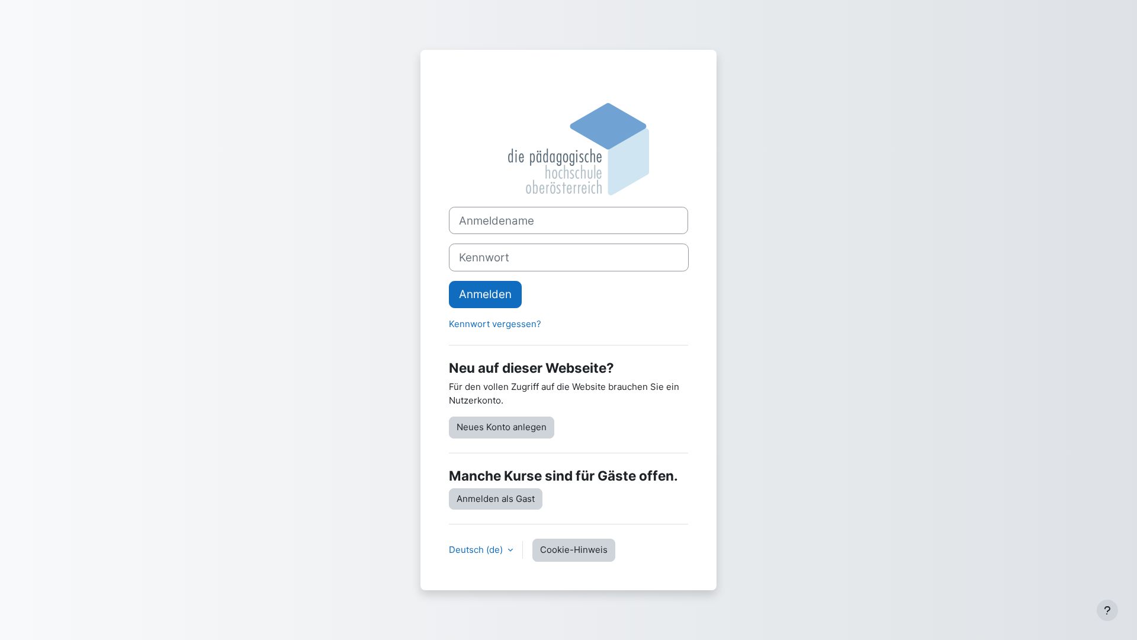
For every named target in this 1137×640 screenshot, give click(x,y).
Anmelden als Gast (496, 498)
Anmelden (485, 294)
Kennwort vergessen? (495, 323)
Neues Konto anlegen (502, 427)
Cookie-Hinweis (574, 549)
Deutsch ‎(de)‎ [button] (477, 549)
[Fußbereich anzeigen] (1107, 610)
